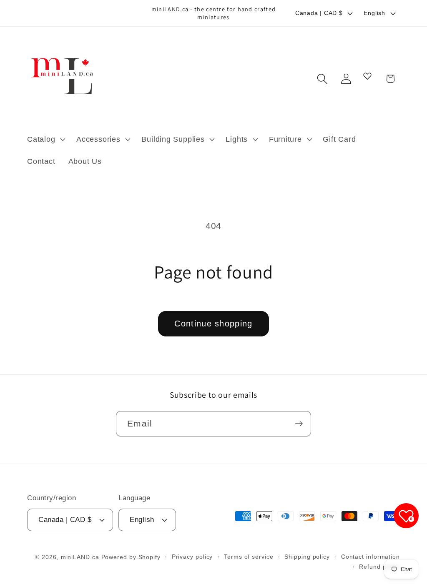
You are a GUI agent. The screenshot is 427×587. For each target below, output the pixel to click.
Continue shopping (213, 323)
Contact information (370, 556)
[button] (45, 139)
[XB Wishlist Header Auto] (367, 76)
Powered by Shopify (131, 557)
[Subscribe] (299, 423)
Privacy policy (192, 556)
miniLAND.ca (80, 557)
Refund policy (379, 566)
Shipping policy (307, 556)
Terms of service (249, 556)
